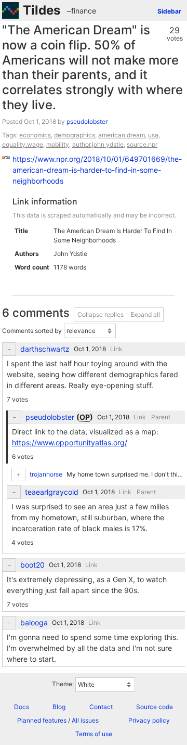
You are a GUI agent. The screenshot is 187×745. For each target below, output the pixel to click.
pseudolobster (87, 121)
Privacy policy (149, 720)
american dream (121, 135)
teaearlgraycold (51, 492)
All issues (85, 720)
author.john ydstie (98, 144)
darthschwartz (45, 349)
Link (116, 349)
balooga (34, 622)
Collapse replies (100, 314)
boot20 (32, 565)
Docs (21, 707)
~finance (81, 10)
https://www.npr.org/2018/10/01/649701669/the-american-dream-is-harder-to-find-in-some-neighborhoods (97, 170)
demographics (74, 135)
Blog (58, 707)
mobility (57, 144)
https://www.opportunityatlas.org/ (69, 442)
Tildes (41, 10)
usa (153, 135)
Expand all (145, 314)
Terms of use (93, 734)
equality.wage (22, 144)
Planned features (41, 720)
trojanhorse (46, 474)
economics (35, 135)
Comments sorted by (32, 331)
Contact (101, 707)
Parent (160, 417)
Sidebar (169, 11)
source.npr (142, 144)
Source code (154, 707)
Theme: (63, 684)
